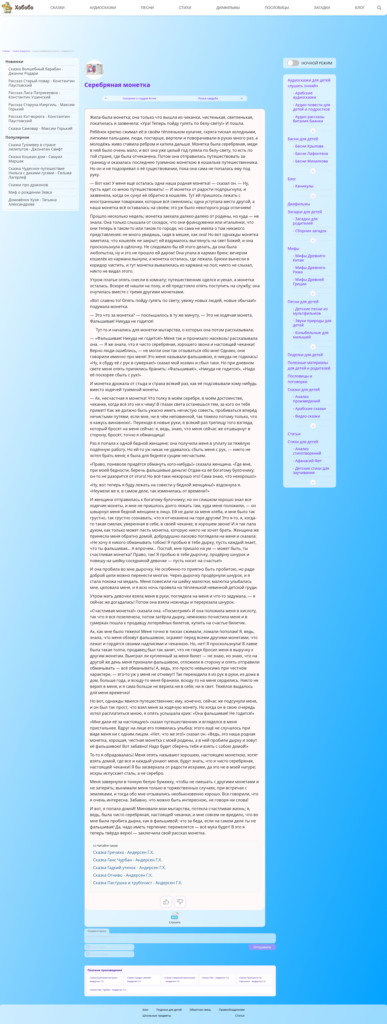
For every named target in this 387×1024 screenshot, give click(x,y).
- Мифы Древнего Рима (309, 269)
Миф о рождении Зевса (30, 192)
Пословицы (277, 8)
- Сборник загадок (310, 231)
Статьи (240, 1015)
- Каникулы (303, 186)
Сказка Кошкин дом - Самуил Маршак (35, 159)
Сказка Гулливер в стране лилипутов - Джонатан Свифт (35, 147)
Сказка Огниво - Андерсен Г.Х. (123, 875)
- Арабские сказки (309, 408)
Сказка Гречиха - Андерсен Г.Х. (123, 852)
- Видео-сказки (306, 416)
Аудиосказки (103, 8)
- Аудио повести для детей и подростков (311, 107)
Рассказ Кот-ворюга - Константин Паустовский (39, 118)
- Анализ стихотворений (307, 451)
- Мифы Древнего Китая (309, 258)
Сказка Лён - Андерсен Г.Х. (215, 977)
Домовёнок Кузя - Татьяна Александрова (32, 202)
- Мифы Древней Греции (308, 281)
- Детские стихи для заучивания (311, 470)
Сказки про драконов (28, 185)
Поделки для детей (169, 1009)
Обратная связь (200, 1009)
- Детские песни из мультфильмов (310, 311)
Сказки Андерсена (21, 51)
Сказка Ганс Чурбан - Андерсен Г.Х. (127, 860)
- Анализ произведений (306, 398)
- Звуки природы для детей (312, 323)
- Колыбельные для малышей (310, 334)
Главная (6, 51)
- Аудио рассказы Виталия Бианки (308, 119)
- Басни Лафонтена (310, 153)
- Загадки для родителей (305, 221)
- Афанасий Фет (307, 461)
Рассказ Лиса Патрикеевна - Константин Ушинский (34, 95)
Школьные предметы (157, 1015)
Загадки (322, 8)
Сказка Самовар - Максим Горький (40, 128)
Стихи (185, 8)
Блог (360, 8)
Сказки (57, 8)
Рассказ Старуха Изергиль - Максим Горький (41, 106)
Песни (147, 8)
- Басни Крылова (308, 146)
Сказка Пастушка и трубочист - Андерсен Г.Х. (137, 882)
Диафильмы (228, 8)
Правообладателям (232, 1009)
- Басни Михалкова (310, 161)
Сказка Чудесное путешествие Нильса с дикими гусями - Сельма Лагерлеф (40, 173)
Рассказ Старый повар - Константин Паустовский (41, 83)
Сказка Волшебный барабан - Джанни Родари (35, 71)
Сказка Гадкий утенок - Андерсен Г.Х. (129, 867)
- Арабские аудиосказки (304, 95)
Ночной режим (316, 63)
